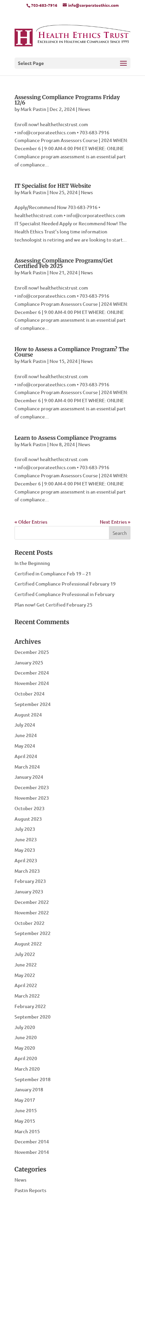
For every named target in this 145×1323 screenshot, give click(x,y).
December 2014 (31, 1141)
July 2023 (24, 829)
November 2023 (31, 798)
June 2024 (25, 735)
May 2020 (24, 1048)
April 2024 (25, 756)
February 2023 (30, 881)
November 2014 (31, 1152)
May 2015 (24, 1121)
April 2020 (25, 1058)
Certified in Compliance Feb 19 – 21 (52, 573)
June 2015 (25, 1110)
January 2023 (28, 891)
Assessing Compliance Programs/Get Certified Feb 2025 (63, 263)
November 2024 (31, 683)
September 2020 (32, 1016)
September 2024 (32, 704)
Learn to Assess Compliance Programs (65, 437)
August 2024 (28, 714)
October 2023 (29, 808)
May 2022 (24, 975)
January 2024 (28, 777)
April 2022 (25, 985)
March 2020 (27, 1069)
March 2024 (27, 766)
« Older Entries (30, 522)
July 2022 (24, 954)
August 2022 (28, 943)
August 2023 (28, 819)
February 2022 (30, 1006)
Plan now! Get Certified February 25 (53, 604)
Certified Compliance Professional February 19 (65, 583)
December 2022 (31, 902)
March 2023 (27, 871)
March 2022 (27, 996)
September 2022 (32, 933)
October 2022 (29, 923)
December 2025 (31, 652)
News (84, 109)
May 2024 (24, 746)
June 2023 (25, 839)
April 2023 (25, 860)
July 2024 (24, 725)
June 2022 (25, 964)
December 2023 (31, 787)
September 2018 (32, 1079)
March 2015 (27, 1131)
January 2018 (28, 1089)
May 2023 (24, 850)
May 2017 (24, 1100)
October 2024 (29, 693)
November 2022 (31, 912)
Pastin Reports (30, 1190)
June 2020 (25, 1037)
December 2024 (31, 672)
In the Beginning (32, 563)
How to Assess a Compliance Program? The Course (71, 352)
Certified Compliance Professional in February (64, 594)
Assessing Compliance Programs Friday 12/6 (67, 100)
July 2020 (24, 1027)
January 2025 (28, 662)
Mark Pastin (33, 109)
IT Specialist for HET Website (52, 185)
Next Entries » (115, 522)
